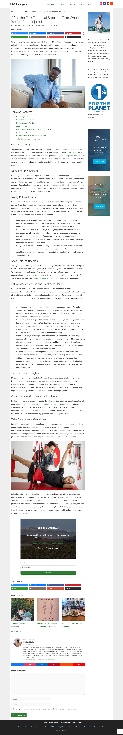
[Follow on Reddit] (111, 3)
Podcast (82, 4)
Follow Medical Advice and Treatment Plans (33, 129)
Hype (20, 632)
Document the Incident (25, 120)
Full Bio (32, 657)
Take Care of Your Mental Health (29, 139)
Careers (20, 727)
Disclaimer (97, 727)
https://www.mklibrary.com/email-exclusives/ (48, 543)
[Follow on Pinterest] (108, 3)
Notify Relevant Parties (25, 123)
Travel (62, 4)
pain (37, 275)
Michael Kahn (28, 642)
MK (12, 12)
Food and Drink (50, 4)
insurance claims (46, 278)
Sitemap (26, 727)
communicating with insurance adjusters (52, 404)
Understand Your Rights (25, 133)
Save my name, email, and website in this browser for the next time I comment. (44, 709)
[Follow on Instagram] (101, 3)
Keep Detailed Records (25, 126)
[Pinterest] (54, 664)
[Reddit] (66, 664)
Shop (89, 4)
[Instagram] (30, 664)
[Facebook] (17, 664)
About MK (104, 77)
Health (18, 12)
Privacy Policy (88, 727)
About (14, 727)
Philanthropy (39, 727)
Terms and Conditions (76, 727)
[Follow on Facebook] (104, 3)
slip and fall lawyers (73, 152)
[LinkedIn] (42, 664)
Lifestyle (72, 4)
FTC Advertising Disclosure (59, 727)
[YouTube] (79, 664)
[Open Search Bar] (95, 4)
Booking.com (99, 162)
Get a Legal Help (23, 117)
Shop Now (99, 206)
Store (32, 727)
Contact (47, 727)
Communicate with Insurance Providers (31, 136)
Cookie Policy (106, 727)
